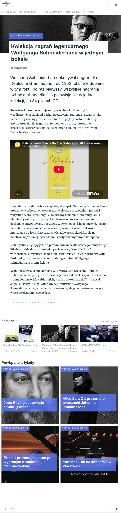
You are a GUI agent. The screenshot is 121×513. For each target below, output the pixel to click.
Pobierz (34, 351)
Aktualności (8, 12)
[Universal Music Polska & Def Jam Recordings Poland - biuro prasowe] (6, 7)
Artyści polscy (28, 12)
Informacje (89, 12)
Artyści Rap (73, 12)
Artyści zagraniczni (51, 12)
